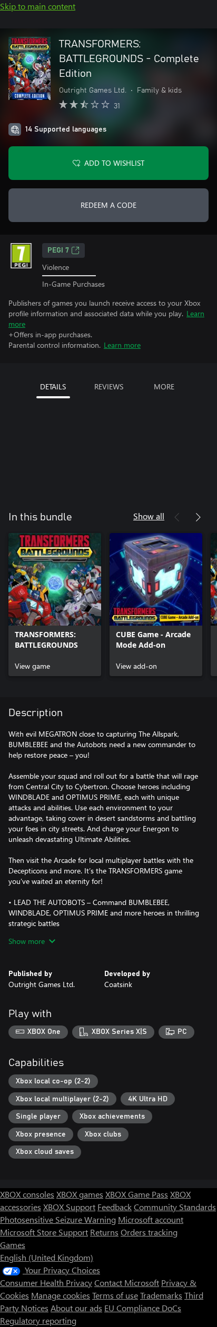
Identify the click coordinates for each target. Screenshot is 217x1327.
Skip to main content (37, 6)
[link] (54, 604)
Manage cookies (60, 1295)
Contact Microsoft (126, 1282)
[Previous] (177, 517)
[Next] (198, 517)
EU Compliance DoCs (142, 1307)
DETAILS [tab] (53, 386)
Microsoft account (150, 1219)
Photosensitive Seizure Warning (58, 1219)
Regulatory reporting (38, 1320)
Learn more (122, 345)
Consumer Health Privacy (46, 1282)
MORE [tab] (164, 386)
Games (12, 1244)
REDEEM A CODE (108, 205)
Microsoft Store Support (44, 1232)
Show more (26, 941)
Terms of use (115, 1295)
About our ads (76, 1307)
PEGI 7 (58, 250)
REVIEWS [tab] (108, 386)
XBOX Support (69, 1206)
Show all (148, 515)
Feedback (114, 1206)
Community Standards (175, 1206)
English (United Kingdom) (46, 1257)
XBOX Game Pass (136, 1194)
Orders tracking (149, 1232)
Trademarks (161, 1295)
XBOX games (79, 1194)
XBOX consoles (27, 1194)
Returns (104, 1232)
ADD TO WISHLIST (114, 163)
